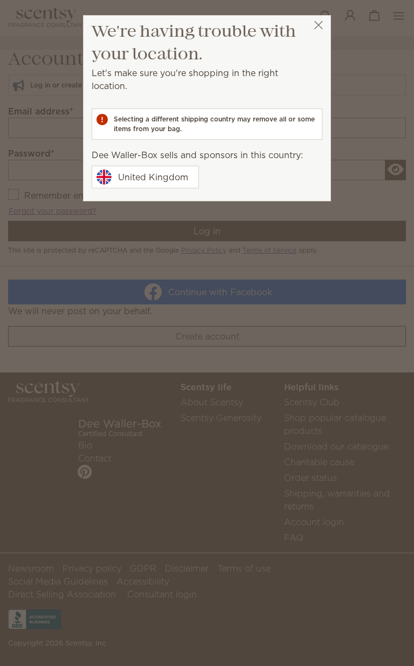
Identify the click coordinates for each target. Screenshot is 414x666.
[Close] (318, 25)
